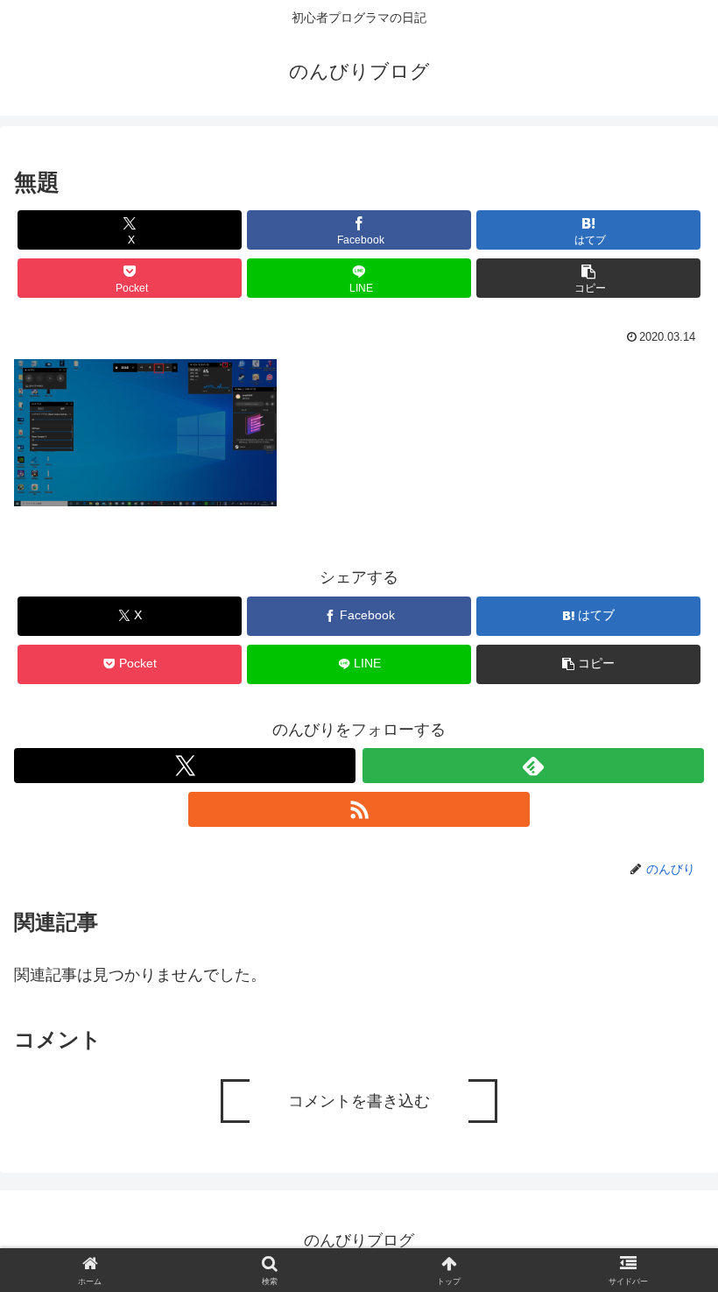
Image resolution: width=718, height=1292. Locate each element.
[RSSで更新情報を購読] (359, 809)
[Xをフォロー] (184, 765)
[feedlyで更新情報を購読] (533, 765)
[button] (588, 278)
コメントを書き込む (359, 1101)
